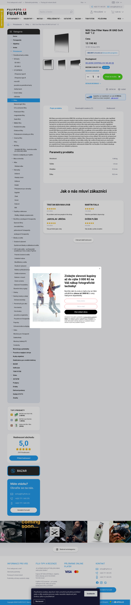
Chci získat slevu (80, 312)
